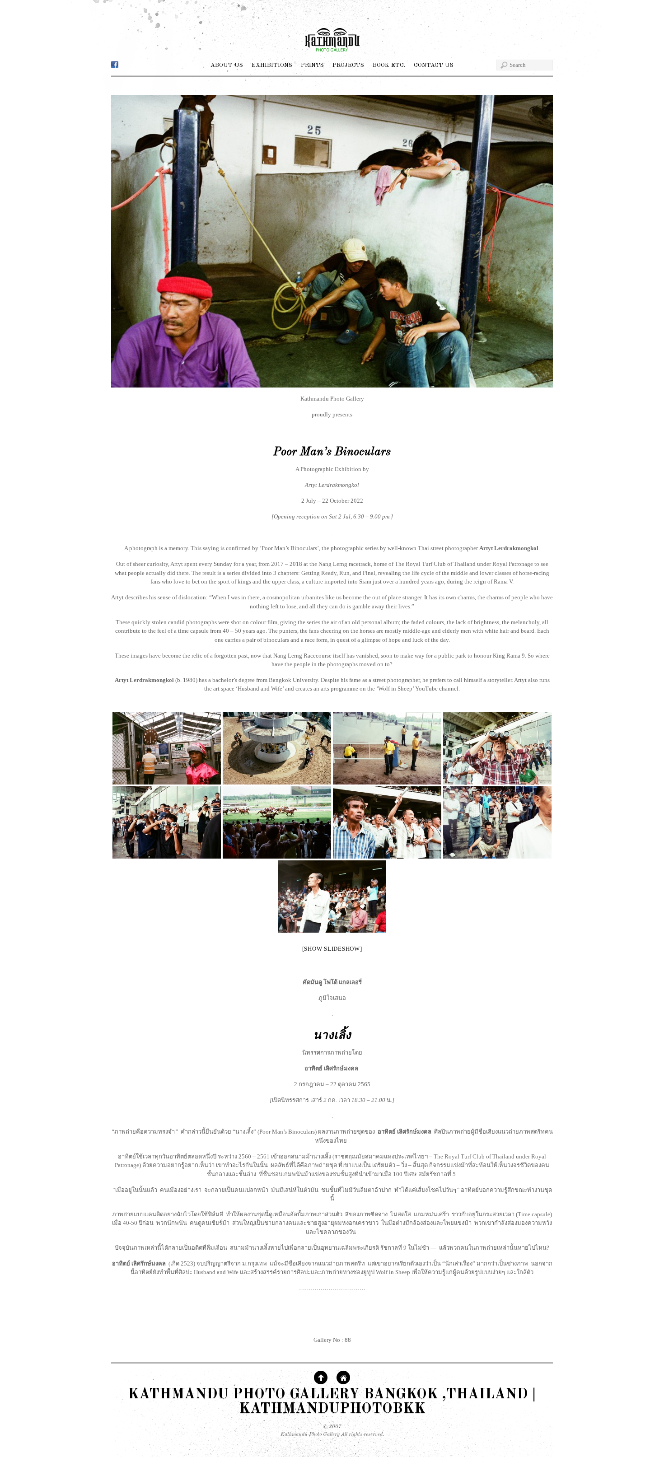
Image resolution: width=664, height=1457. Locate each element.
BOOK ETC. (389, 65)
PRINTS (312, 65)
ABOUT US (226, 65)
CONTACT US (434, 65)
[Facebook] (114, 64)
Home (343, 1377)
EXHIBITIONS (272, 65)
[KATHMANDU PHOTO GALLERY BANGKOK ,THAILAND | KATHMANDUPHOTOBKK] (332, 54)
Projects (348, 65)
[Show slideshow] (332, 948)
